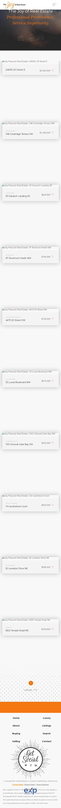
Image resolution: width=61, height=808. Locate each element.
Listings (46, 725)
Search (47, 733)
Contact (46, 741)
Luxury (46, 718)
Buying (16, 733)
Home (16, 718)
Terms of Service (43, 784)
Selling (16, 741)
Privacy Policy (30, 784)
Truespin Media (17, 784)
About (16, 725)
